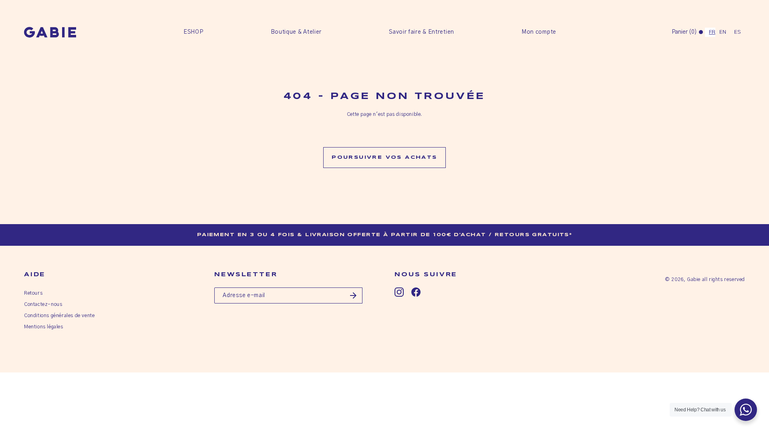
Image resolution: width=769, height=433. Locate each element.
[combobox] (710, 32)
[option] (722, 32)
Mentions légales (43, 326)
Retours (33, 293)
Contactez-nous (43, 304)
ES (737, 32)
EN (722, 32)
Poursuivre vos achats (384, 157)
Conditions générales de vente (59, 315)
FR (712, 32)
